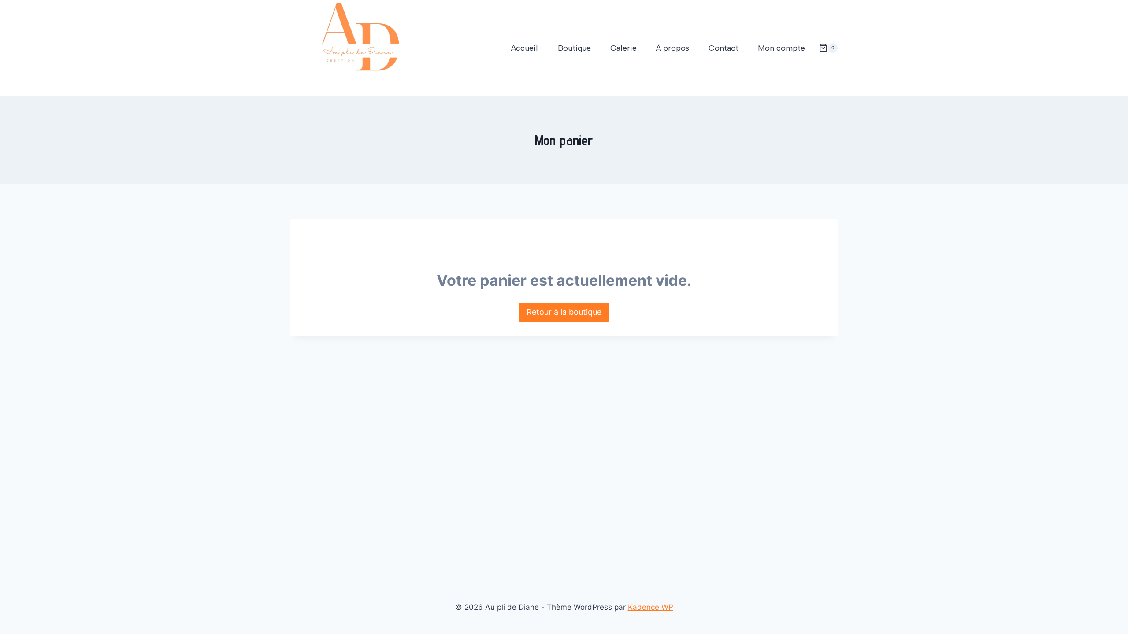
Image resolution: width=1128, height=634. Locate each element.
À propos (672, 48)
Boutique (574, 48)
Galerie (623, 48)
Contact (723, 48)
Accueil (524, 48)
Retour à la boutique (564, 312)
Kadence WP (650, 607)
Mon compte (781, 48)
